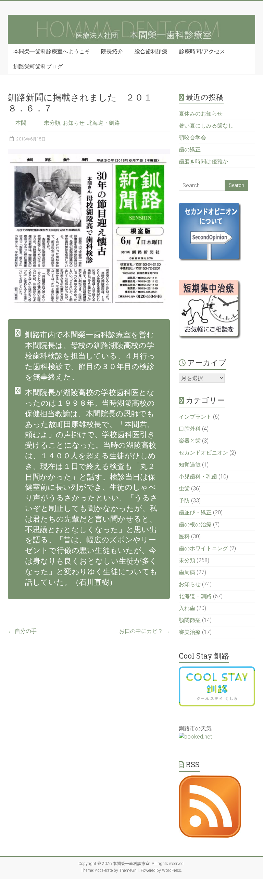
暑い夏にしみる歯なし (206, 125)
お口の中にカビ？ (144, 631)
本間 (20, 123)
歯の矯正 (190, 149)
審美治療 (190, 632)
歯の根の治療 (195, 524)
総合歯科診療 (151, 51)
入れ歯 (187, 608)
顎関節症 (190, 620)
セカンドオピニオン (203, 452)
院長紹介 (112, 51)
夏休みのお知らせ (201, 113)
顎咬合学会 (192, 137)
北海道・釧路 (103, 123)
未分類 (52, 123)
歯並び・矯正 (195, 512)
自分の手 (22, 631)
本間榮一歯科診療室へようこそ (51, 51)
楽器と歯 (190, 440)
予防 (184, 500)
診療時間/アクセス (202, 51)
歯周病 (187, 572)
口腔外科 (190, 428)
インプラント (195, 417)
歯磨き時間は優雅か (203, 161)
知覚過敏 (190, 464)
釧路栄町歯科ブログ (38, 66)
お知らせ (74, 123)
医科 (184, 536)
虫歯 (184, 488)
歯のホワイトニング (203, 548)
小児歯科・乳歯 (198, 476)
